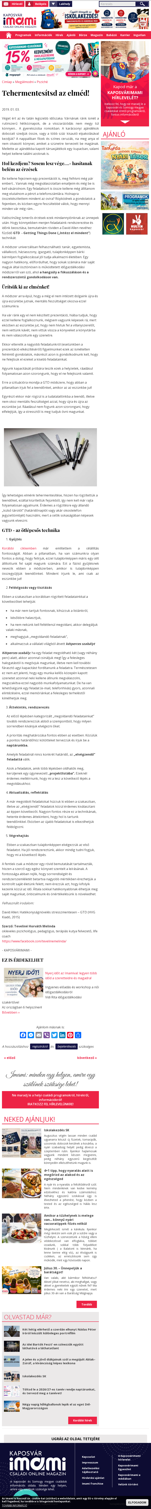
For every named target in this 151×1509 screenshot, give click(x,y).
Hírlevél (17, 4)
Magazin (97, 35)
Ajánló (71, 35)
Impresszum (90, 1462)
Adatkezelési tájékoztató (90, 1470)
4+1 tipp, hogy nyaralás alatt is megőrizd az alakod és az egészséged (68, 1174)
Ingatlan (139, 35)
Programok (23, 35)
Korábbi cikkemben (19, 548)
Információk (43, 35)
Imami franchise (92, 1483)
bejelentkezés (66, 1046)
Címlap (8, 35)
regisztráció (40, 1046)
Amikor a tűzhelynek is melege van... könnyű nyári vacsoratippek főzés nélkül (69, 1219)
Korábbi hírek (82, 1420)
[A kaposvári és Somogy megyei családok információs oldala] (20, 20)
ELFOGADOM (137, 1502)
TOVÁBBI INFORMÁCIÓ (14, 1505)
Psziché (42, 82)
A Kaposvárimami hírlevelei (129, 1457)
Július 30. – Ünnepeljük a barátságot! (63, 1270)
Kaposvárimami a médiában (129, 1476)
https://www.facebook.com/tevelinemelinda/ (34, 941)
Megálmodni (24, 82)
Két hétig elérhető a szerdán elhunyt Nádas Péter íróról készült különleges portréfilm (59, 1331)
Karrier (125, 35)
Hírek (59, 35)
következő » (87, 1058)
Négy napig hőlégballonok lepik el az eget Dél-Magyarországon (56, 1406)
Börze (83, 35)
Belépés (40, 4)
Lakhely (64, 4)
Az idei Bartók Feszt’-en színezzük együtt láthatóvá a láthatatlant (53, 1346)
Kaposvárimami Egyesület (128, 1467)
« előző (9, 1058)
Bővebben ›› (11, 1012)
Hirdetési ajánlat (93, 1478)
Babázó (111, 35)
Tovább (86, 1304)
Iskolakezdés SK (56, 1130)
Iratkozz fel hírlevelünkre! (51, 1104)
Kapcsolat (88, 1457)
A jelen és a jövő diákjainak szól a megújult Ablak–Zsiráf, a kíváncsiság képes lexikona (58, 1361)
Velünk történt (128, 1484)
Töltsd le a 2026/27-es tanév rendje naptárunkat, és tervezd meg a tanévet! (58, 1391)
